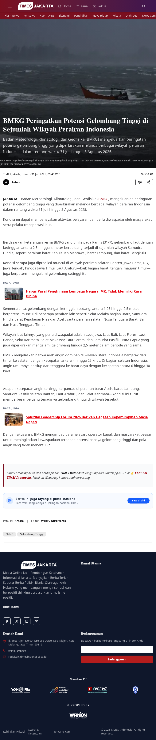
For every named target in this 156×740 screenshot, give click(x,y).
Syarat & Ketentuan (35, 731)
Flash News (12, 15)
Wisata (116, 15)
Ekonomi (64, 15)
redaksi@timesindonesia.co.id (27, 656)
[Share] (148, 182)
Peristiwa (29, 15)
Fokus (102, 6)
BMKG (103, 198)
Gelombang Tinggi (32, 534)
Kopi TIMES (47, 15)
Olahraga (132, 15)
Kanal (84, 6)
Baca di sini (138, 500)
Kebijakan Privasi (14, 731)
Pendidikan (81, 15)
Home (67, 6)
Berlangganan (117, 659)
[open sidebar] (10, 6)
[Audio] (139, 182)
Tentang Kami (62, 731)
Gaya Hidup (100, 15)
